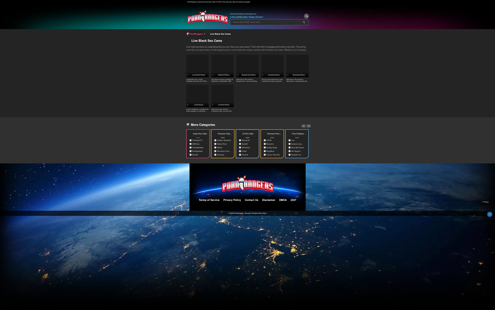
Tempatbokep (197, 147)
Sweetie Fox (296, 155)
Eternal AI (246, 140)
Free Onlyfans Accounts (299, 134)
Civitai (244, 151)
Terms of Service (209, 200)
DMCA (283, 200)
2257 (293, 200)
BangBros (270, 151)
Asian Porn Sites (200, 134)
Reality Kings (271, 147)
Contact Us (251, 200)
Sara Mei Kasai (297, 147)
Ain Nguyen (296, 151)
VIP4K (268, 140)
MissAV (195, 155)
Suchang (220, 155)
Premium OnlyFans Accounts (225, 134)
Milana (219, 147)
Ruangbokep (197, 151)
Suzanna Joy (296, 144)
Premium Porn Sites (274, 134)
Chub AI (245, 155)
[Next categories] (307, 124)
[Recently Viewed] (306, 16)
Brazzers (270, 144)
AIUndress (246, 147)
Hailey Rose (222, 144)
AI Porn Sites (248, 134)
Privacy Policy (232, 200)
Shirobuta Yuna (223, 151)
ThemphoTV (197, 140)
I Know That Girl (273, 155)
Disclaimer (268, 200)
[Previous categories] (302, 124)
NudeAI (245, 144)
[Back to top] (489, 214)
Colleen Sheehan (224, 140)
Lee (292, 140)
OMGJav (195, 144)
